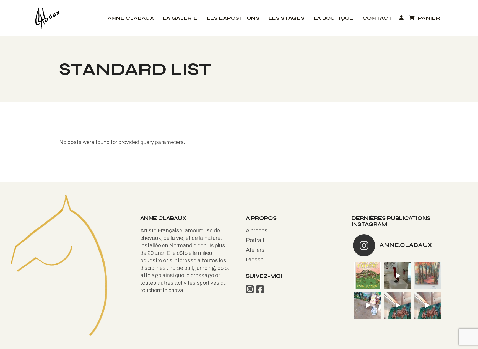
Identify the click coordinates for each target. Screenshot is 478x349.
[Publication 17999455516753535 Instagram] (397, 275)
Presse (255, 259)
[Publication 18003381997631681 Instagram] (397, 305)
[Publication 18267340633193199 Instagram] (367, 305)
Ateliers (255, 250)
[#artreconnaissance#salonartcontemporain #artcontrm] (427, 275)
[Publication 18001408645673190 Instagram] (427, 305)
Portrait (255, 240)
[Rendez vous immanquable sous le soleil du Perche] (367, 275)
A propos (256, 230)
